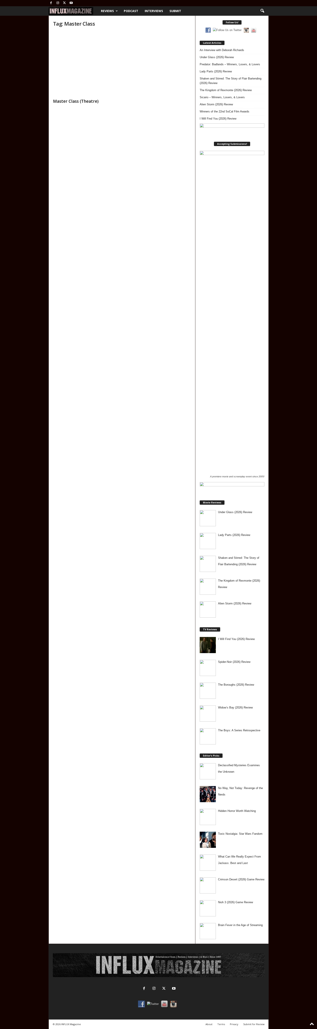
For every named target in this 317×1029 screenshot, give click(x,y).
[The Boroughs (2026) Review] (208, 691)
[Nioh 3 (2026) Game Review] (208, 908)
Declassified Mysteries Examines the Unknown (239, 768)
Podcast (131, 11)
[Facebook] (51, 3)
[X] (64, 3)
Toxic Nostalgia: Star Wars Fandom (240, 833)
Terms (221, 1024)
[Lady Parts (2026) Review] (208, 541)
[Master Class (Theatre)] (85, 63)
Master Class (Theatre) (76, 101)
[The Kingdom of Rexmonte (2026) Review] (208, 587)
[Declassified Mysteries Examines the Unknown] (208, 771)
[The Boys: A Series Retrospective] (208, 736)
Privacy (234, 1024)
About (209, 1024)
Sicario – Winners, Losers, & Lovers (222, 97)
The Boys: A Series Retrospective (239, 730)
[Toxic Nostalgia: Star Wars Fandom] (208, 840)
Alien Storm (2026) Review (216, 104)
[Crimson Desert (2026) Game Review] (208, 885)
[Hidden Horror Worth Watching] (208, 817)
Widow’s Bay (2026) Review (235, 707)
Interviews (154, 11)
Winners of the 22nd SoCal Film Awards (224, 111)
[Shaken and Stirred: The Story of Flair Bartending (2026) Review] (208, 564)
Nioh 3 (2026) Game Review (235, 902)
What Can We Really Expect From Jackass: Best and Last (239, 860)
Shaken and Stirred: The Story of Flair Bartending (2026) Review (230, 81)
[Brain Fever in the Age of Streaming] (208, 931)
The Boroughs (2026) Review (236, 684)
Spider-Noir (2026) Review (234, 661)
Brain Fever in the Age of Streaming (240, 925)
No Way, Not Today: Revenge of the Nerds (240, 791)
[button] (262, 11)
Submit (175, 11)
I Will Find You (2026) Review (218, 118)
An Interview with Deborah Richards (222, 50)
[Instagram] (57, 3)
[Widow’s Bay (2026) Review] (208, 713)
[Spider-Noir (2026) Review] (208, 668)
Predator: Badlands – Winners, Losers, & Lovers (230, 64)
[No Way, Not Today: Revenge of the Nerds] (208, 794)
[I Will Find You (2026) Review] (208, 645)
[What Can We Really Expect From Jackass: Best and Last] (208, 863)
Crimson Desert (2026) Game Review (241, 879)
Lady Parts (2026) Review (216, 71)
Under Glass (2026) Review (217, 57)
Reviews (107, 11)
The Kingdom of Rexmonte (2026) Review (226, 90)
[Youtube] (71, 3)
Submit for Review (254, 1024)
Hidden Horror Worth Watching (237, 811)
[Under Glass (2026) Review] (208, 518)
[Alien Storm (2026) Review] (208, 609)
